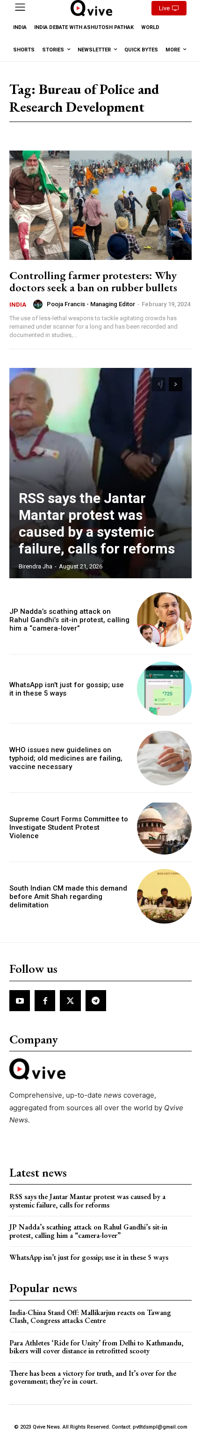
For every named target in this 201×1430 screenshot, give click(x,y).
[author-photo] (39, 304)
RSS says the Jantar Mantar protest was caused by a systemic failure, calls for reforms (97, 523)
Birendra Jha (35, 566)
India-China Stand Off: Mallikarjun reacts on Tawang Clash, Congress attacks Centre (90, 1317)
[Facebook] (45, 1000)
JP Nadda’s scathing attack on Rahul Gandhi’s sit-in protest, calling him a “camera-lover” (69, 619)
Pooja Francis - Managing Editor (91, 304)
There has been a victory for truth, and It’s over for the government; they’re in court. (92, 1377)
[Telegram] (96, 1000)
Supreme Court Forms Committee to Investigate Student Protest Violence (68, 827)
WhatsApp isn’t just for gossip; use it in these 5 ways (88, 1257)
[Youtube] (19, 1000)
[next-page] (175, 384)
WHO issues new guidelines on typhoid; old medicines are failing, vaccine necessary (65, 758)
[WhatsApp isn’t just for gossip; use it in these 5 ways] (164, 688)
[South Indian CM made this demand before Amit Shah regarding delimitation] (164, 896)
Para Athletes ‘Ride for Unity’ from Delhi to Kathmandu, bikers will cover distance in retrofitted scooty (96, 1347)
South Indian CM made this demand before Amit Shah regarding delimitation (68, 896)
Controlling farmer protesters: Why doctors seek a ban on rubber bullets (93, 281)
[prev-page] (158, 384)
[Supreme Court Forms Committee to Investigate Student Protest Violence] (164, 827)
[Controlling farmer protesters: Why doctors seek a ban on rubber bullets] (100, 205)
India (17, 304)
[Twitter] (70, 1000)
